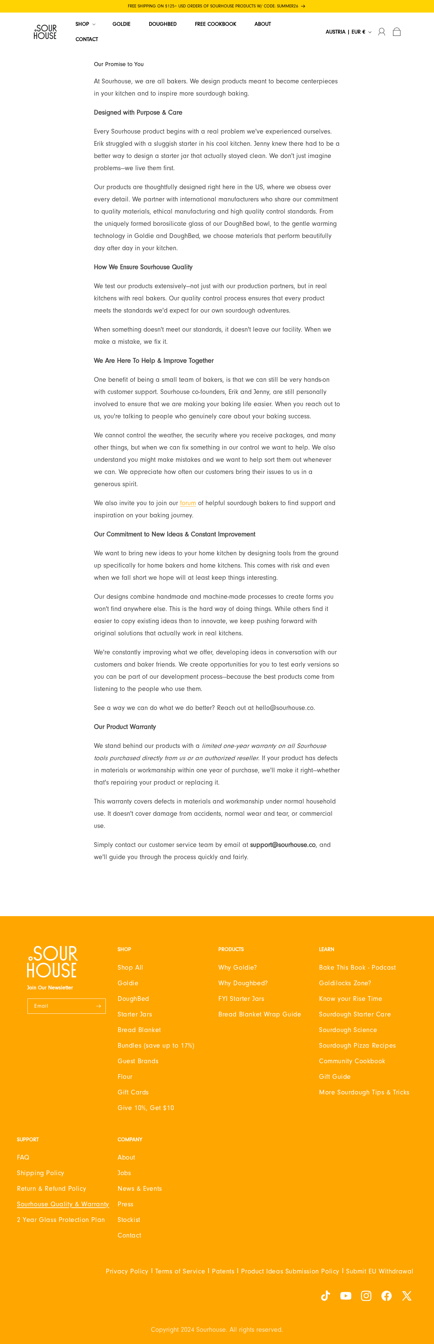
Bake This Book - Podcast (357, 967)
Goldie (128, 983)
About (126, 1157)
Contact (129, 1235)
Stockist (129, 1220)
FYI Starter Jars (241, 999)
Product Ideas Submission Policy (290, 1271)
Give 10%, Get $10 (146, 1108)
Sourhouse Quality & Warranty (63, 1204)
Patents (223, 1271)
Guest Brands (138, 1061)
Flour (125, 1077)
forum (188, 503)
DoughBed (133, 999)
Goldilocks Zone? (345, 983)
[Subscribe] (98, 1006)
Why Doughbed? (243, 983)
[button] (85, 24)
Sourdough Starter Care (355, 1014)
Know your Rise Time (350, 999)
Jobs (124, 1173)
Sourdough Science (348, 1030)
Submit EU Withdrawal (380, 1271)
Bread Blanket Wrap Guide (259, 1014)
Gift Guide (335, 1077)
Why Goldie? (237, 967)
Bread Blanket (139, 1030)
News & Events (140, 1188)
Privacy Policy (127, 1271)
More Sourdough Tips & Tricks (364, 1092)
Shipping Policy (40, 1173)
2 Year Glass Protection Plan (61, 1220)
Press (126, 1204)
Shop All (130, 967)
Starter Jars (135, 1014)
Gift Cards (133, 1092)
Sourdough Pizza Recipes (357, 1045)
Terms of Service (180, 1271)
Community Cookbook (352, 1061)
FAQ (23, 1157)
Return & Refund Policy (51, 1188)
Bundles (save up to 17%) (156, 1045)
